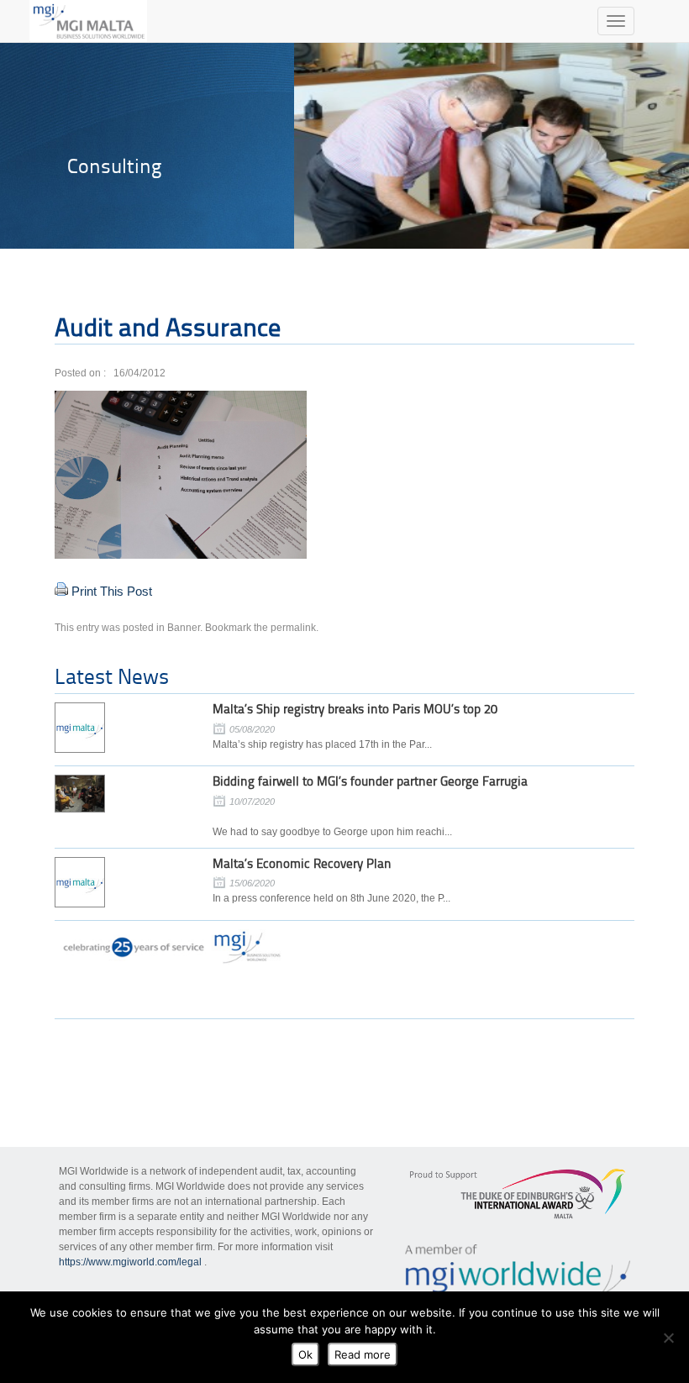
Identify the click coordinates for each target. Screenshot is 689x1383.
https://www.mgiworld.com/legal (130, 1262)
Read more (362, 1354)
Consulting (114, 166)
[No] (668, 1337)
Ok (305, 1354)
